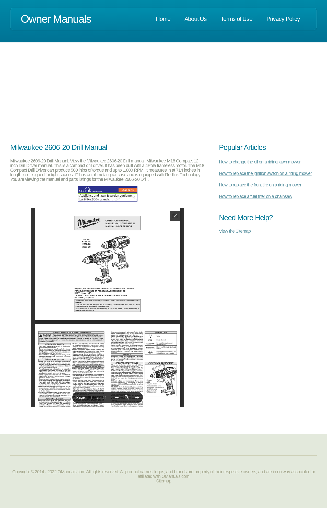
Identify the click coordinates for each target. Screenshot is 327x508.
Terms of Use (236, 19)
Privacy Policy (283, 19)
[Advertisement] (163, 99)
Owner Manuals (56, 19)
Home (163, 19)
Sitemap (163, 480)
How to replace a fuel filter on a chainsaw (255, 196)
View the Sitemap (235, 231)
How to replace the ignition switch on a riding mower (265, 173)
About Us (195, 19)
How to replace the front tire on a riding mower (260, 184)
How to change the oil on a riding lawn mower (259, 161)
